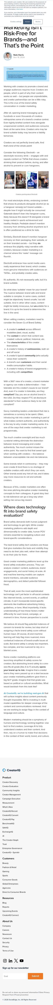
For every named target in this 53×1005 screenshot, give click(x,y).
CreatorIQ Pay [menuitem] (8, 819)
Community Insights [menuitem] (11, 790)
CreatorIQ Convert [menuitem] (10, 815)
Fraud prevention (21, 995)
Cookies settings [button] (16, 22)
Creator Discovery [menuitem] (10, 782)
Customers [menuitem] (8, 858)
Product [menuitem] (6, 777)
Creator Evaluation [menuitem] (10, 786)
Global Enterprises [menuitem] (10, 884)
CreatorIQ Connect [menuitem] (10, 915)
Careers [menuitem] (5, 930)
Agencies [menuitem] (6, 888)
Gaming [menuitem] (5, 871)
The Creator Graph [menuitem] (10, 840)
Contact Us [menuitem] (7, 938)
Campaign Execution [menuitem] (11, 799)
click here (19, 9)
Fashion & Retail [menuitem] (9, 867)
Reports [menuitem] (5, 907)
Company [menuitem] (6, 926)
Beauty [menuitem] (5, 863)
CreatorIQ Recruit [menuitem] (10, 811)
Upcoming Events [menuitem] (10, 911)
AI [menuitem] (3, 836)
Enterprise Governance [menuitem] (12, 848)
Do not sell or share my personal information (20, 992)
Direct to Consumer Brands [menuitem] (14, 892)
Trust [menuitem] (4, 844)
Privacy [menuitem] (5, 946)
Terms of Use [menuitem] (8, 951)
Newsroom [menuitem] (7, 934)
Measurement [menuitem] (8, 803)
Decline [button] (38, 22)
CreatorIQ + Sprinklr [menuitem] (10, 852)
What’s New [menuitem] (7, 807)
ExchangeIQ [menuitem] (7, 832)
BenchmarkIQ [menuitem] (8, 823)
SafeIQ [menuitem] (5, 827)
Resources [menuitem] (8, 898)
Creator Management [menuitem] (11, 794)
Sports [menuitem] (5, 875)
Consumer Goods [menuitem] (9, 880)
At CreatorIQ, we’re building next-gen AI (24, 693)
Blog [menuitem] (4, 903)
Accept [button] (27, 22)
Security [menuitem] (5, 942)
